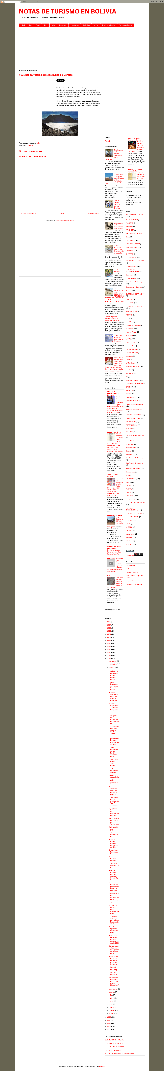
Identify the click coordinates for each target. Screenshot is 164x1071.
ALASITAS (129, 223)
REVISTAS (129, 444)
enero (111, 1013)
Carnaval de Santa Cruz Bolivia (114, 547)
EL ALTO (129, 290)
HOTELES (129, 329)
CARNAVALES (131, 240)
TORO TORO (130, 499)
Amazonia (129, 226)
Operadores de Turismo (134, 383)
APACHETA (130, 230)
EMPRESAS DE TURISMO (135, 294)
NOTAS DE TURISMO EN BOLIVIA (67, 12)
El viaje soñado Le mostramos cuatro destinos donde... (113, 674)
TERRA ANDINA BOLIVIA (113, 1043)
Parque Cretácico (132, 401)
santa (128, 475)
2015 (109, 652)
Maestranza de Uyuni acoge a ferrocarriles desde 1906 (114, 939)
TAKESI (128, 486)
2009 (109, 1026)
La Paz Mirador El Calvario (113, 770)
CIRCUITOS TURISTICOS (135, 261)
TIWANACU (130, 496)
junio (111, 998)
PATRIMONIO (131, 422)
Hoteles (110, 576)
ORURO (129, 387)
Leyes (128, 359)
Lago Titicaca (130, 342)
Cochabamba (75, 25)
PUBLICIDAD (130, 441)
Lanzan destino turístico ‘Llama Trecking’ (117, 204)
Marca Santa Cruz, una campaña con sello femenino (113, 960)
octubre (112, 667)
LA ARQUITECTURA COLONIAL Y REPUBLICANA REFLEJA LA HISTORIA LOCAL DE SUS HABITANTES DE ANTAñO (114, 295)
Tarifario (108, 141)
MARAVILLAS (130, 363)
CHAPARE (129, 254)
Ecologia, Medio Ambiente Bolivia (134, 139)
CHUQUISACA (131, 257)
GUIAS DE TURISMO (133, 325)
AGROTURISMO (132, 220)
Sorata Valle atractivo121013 (114, 865)
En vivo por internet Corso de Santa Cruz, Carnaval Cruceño (114, 552)
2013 (109, 658)
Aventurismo (130, 565)
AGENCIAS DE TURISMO (135, 214)
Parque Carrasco (132, 397)
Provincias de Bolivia (115, 558)
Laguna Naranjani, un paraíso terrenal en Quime (113, 686)
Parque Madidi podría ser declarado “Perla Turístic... (114, 730)
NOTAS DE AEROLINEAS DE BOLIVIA (113, 393)
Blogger (101, 1066)
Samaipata (129, 454)
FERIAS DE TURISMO (134, 306)
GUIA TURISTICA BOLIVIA (114, 1040)
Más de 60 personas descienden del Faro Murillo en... (114, 970)
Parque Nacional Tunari (134, 415)
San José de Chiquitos (134, 468)
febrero (112, 1010)
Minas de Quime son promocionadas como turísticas (114, 886)
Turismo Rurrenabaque (134, 584)
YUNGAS (29, 145)
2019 (109, 640)
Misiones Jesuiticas (132, 366)
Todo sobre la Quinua (112, 475)
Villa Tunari (130, 541)
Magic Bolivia (130, 581)
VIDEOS (129, 537)
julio (110, 995)
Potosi (38, 25)
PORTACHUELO (132, 425)
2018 (109, 643)
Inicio (62, 213)
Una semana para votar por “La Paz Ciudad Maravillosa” (114, 981)
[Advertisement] (82, 45)
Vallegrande (130, 534)
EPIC (127, 569)
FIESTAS (129, 315)
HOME (23, 25)
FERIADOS (130, 303)
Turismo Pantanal (132, 572)
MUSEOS (129, 373)
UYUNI (128, 530)
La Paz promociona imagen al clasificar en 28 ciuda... (114, 740)
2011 (109, 1020)
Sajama (128, 451)
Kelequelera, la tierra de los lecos (113, 852)
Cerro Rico (129, 251)
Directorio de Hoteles (108, 25)
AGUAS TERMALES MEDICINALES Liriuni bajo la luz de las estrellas (114, 250)
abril (111, 1004)
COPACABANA (131, 278)
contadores (130, 555)
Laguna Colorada (132, 349)
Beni (30, 25)
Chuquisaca (62, 25)
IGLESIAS (129, 335)
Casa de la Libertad (133, 244)
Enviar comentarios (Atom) (65, 220)
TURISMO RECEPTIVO (134, 513)
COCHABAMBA (131, 266)
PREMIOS (129, 432)
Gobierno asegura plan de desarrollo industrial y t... (113, 875)
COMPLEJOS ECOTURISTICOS (132, 270)
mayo (111, 1001)
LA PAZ (128, 339)
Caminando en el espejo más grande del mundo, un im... (114, 949)
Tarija (53, 25)
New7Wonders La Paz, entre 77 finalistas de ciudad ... (114, 909)
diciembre (112, 661)
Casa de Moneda (132, 247)
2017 (109, 646)
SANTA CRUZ (131, 479)
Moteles (128, 370)
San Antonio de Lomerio (134, 463)
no (127, 377)
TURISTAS (129, 520)
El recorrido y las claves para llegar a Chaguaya (118, 338)
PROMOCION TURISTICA (135, 435)
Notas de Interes (132, 380)
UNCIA (128, 524)
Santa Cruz (86, 25)
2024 (109, 625)
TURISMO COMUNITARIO (135, 503)
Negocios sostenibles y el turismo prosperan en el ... (113, 707)
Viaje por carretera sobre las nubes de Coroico (113, 790)
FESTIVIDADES (131, 311)
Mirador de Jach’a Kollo (114, 776)
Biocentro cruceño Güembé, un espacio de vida (113, 843)
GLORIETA (130, 322)
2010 (109, 1023)
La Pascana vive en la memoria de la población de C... (114, 920)
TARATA (129, 489)
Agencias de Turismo (125, 25)
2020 (109, 637)
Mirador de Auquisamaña (113, 782)
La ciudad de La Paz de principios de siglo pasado (118, 225)
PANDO (128, 394)
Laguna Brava (131, 346)
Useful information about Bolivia (135, 170)
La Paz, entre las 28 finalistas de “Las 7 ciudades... (114, 801)
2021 (109, 634)
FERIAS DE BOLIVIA (114, 515)
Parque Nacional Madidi (134, 404)
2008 (109, 1029)
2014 (109, 655)
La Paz (96, 25)
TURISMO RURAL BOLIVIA (114, 1047)
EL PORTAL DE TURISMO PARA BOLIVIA (119, 1054)
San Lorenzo (130, 472)
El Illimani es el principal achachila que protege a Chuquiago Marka (114, 179)
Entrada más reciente (28, 213)
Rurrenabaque (131, 447)
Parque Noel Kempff (133, 418)
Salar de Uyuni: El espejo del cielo (113, 929)
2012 (109, 1017)
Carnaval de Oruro (114, 432)
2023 (109, 628)
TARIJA (128, 492)
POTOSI (129, 428)
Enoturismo (130, 299)
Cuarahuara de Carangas (135, 282)
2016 (109, 649)
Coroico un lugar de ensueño (112, 859)
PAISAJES (129, 390)
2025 (109, 622)
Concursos (129, 275)
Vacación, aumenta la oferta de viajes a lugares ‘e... (114, 696)
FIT (127, 318)
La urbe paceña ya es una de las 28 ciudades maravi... (113, 752)
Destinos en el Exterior (134, 287)
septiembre (113, 989)
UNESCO (129, 527)
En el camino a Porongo (118, 271)
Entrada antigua (93, 213)
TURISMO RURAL (132, 517)
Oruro (45, 25)
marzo (111, 1007)
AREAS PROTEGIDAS (134, 233)
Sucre (128, 482)
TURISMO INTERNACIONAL (132, 509)
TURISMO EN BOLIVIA (113, 1050)
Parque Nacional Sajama (134, 409)
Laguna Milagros (132, 353)
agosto (111, 992)
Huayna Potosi (131, 332)
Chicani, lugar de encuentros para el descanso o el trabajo (112, 318)
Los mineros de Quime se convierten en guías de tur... (114, 718)
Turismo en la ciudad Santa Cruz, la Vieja (114, 762)
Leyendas (129, 356)
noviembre (113, 664)
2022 (109, 631)
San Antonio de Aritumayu (135, 458)
